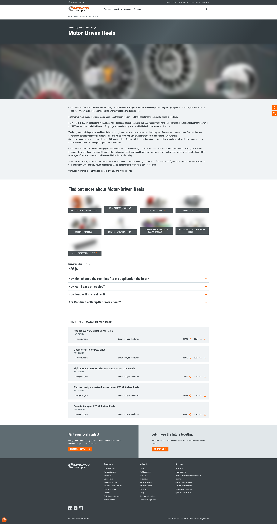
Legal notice (204, 519)
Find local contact (79, 449)
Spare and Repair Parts (183, 493)
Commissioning (181, 472)
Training (178, 479)
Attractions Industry (146, 486)
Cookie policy (171, 519)
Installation (179, 468)
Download (198, 339)
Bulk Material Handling (147, 496)
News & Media (183, 2)
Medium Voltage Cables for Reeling (156, 230)
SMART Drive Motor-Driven (120, 209)
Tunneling (143, 489)
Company (137, 9)
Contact (169, 2)
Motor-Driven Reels (110, 482)
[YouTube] (81, 508)
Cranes (142, 468)
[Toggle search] (207, 9)
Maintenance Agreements (184, 489)
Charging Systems (110, 489)
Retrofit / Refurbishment (184, 486)
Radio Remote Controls (112, 496)
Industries (118, 9)
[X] (75, 508)
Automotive (144, 479)
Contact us (159, 449)
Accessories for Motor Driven (192, 230)
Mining (142, 493)
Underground (83, 232)
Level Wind (155, 211)
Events (175, 2)
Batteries (107, 493)
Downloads (205, 2)
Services (127, 9)
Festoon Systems (110, 472)
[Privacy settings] (4, 519)
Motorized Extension (119, 232)
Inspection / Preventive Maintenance (188, 475)
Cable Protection (83, 253)
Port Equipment (145, 472)
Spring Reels (108, 479)
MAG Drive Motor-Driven (84, 211)
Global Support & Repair (184, 482)
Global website (194, 519)
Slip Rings (107, 475)
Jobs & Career (195, 2)
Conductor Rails (109, 468)
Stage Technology (146, 482)
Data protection (182, 519)
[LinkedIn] (70, 508)
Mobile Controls (109, 500)
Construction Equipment (148, 500)
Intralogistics (144, 475)
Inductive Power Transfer (113, 486)
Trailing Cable (191, 211)
